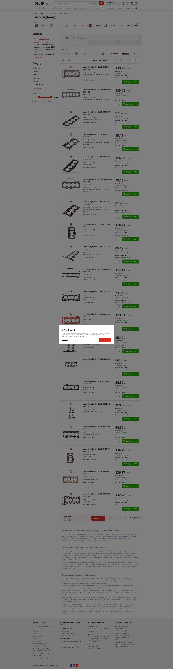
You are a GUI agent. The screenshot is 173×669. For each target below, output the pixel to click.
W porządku (105, 340)
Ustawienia (65, 340)
